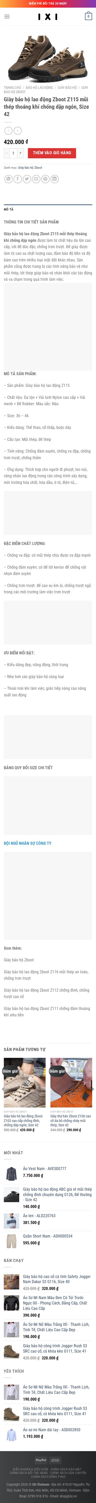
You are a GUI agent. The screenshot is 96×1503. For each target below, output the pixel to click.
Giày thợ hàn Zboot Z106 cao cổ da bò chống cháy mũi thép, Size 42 (70, 1120)
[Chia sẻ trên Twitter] (27, 179)
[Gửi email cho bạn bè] (36, 179)
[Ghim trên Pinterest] (45, 179)
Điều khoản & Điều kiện (30, 1469)
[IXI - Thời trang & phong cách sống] (48, 16)
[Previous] (3, 1099)
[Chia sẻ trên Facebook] (18, 179)
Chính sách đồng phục (48, 1477)
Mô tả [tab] (8, 209)
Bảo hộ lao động (39, 88)
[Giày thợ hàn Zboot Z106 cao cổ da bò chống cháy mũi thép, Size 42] (71, 1082)
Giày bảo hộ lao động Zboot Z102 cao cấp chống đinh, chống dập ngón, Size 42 (23, 1120)
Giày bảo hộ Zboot (30, 168)
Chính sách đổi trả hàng (29, 1473)
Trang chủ (12, 88)
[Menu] (7, 16)
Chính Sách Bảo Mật (66, 1469)
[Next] (92, 1099)
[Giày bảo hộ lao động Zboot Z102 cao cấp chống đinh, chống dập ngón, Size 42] (25, 1082)
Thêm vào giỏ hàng (52, 153)
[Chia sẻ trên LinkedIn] (54, 179)
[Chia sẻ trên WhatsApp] (8, 179)
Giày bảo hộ (67, 88)
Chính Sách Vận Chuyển (68, 1473)
